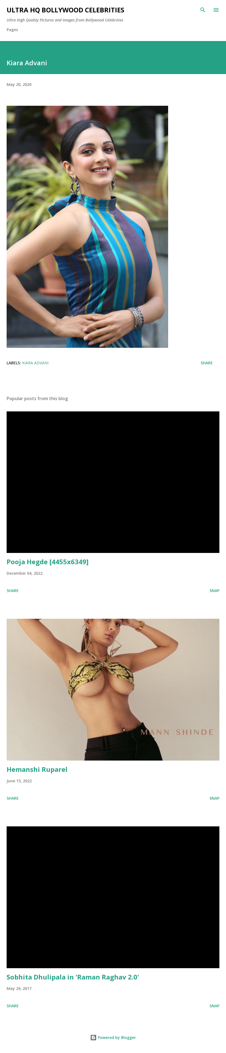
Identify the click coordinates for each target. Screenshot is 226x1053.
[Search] (203, 10)
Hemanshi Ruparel (37, 769)
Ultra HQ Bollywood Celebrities (65, 9)
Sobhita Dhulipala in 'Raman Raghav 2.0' (73, 976)
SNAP (214, 590)
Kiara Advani (35, 362)
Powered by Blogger (116, 1037)
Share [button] (207, 362)
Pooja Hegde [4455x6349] (47, 561)
